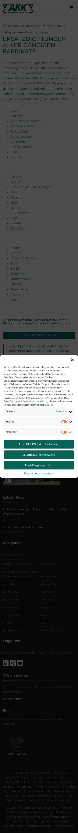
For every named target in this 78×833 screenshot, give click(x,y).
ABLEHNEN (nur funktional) (39, 454)
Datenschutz (31, 473)
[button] (72, 360)
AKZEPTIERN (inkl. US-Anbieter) (39, 444)
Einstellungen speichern (39, 465)
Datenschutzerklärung (35, 401)
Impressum (47, 473)
